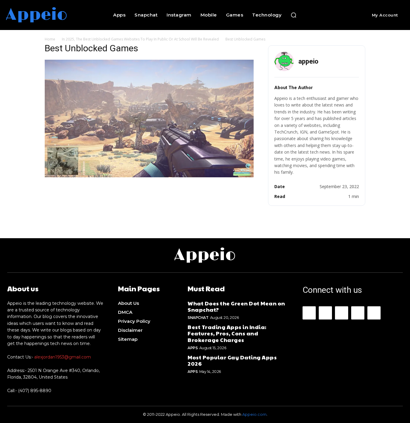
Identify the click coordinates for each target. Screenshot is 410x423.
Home (50, 39)
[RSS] (357, 313)
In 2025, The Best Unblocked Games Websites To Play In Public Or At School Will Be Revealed (140, 39)
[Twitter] (374, 313)
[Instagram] (325, 313)
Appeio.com (254, 414)
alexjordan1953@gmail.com (62, 357)
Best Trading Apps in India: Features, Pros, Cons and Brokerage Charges (227, 333)
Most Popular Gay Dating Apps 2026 (232, 360)
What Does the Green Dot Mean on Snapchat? (236, 306)
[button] (294, 15)
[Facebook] (309, 313)
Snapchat (198, 317)
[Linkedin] (341, 313)
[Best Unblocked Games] (149, 175)
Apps (192, 348)
